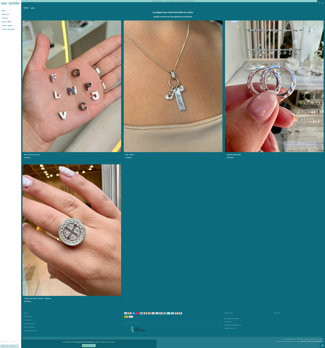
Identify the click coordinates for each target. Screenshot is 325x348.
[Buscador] (319, 3)
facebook (13, 341)
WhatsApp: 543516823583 (232, 318)
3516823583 (228, 322)
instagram (4, 341)
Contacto (5, 18)
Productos (5, 14)
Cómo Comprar (7, 25)
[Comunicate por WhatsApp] (322, 345)
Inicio (3, 11)
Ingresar (13, 346)
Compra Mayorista (8, 29)
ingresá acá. (304, 341)
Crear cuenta (5, 346)
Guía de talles (6, 22)
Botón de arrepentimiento (315, 341)
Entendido (88, 345)
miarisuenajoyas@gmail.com (233, 325)
